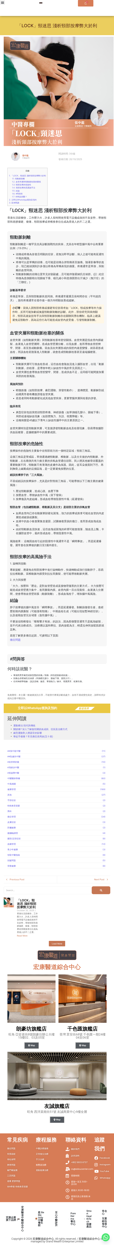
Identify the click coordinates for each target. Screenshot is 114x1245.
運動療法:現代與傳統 (24, 725)
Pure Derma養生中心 (73, 1218)
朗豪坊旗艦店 (31, 1029)
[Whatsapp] (106, 1237)
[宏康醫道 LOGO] (41, 3)
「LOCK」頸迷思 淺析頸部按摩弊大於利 (27, 175)
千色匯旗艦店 (82, 1029)
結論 (16, 191)
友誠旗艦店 (57, 1106)
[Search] (101, 890)
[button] (2, 2)
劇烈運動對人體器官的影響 (27, 732)
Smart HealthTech (88, 1218)
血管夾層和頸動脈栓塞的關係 (26, 182)
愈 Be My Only (41, 1219)
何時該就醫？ (19, 197)
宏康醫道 (22, 1219)
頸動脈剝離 (18, 179)
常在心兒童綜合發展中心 (104, 1219)
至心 (56, 1218)
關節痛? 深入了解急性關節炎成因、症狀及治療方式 (40, 729)
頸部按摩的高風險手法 (23, 188)
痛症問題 (15, 639)
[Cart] (85, 3)
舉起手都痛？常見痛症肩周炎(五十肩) (33, 736)
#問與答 (17, 193)
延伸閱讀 (14, 203)
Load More (57, 943)
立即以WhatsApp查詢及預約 (23, 200)
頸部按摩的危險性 (21, 184)
